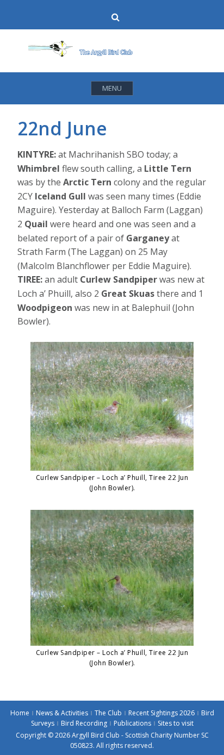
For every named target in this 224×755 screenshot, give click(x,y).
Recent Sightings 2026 (161, 712)
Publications (132, 723)
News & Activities (62, 712)
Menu (112, 88)
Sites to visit (176, 723)
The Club (108, 712)
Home (19, 712)
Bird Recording (84, 723)
